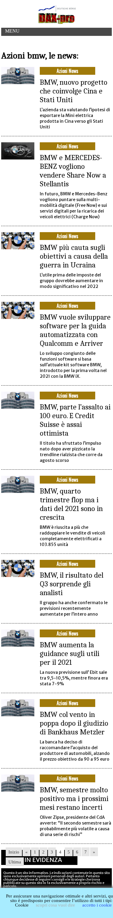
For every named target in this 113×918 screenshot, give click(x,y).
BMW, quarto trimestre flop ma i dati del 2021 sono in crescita (71, 504)
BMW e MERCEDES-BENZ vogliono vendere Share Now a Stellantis (73, 170)
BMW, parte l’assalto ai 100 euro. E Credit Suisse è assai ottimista (75, 419)
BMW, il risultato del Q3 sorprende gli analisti (71, 584)
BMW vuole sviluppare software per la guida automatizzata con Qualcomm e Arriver (75, 330)
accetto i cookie (97, 905)
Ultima (14, 862)
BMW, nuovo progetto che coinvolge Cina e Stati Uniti (73, 91)
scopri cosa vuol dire (55, 905)
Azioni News (67, 70)
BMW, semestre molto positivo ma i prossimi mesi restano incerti (74, 798)
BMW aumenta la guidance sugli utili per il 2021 (69, 653)
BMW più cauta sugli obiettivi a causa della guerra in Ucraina (74, 256)
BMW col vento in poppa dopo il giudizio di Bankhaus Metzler (74, 723)
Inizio (13, 852)
